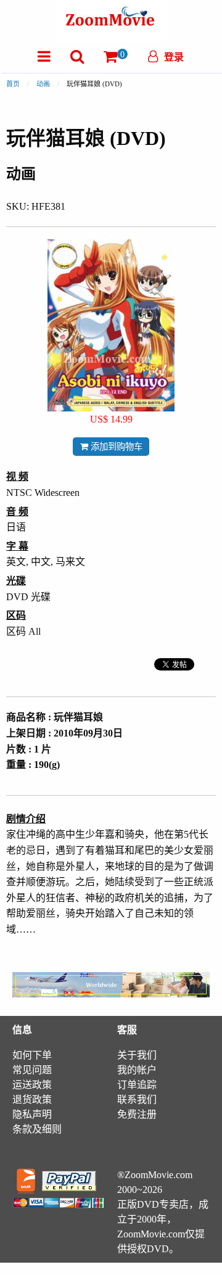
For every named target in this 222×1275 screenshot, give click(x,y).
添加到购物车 (115, 447)
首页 (13, 84)
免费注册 (137, 1114)
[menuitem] (44, 56)
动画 (43, 84)
